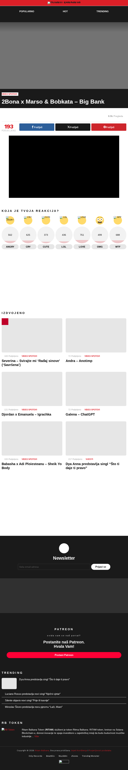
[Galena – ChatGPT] (96, 389)
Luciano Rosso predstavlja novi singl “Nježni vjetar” (32, 693)
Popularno (26, 11)
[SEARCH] (117, 18)
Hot (65, 11)
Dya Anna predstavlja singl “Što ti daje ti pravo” (44, 679)
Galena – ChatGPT (80, 414)
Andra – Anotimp (79, 361)
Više (36, 736)
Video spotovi (29, 356)
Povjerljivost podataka (100, 750)
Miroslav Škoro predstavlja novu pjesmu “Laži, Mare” (33, 706)
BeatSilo (50, 756)
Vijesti (89, 459)
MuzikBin (63, 756)
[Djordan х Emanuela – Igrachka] (32, 389)
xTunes (74, 756)
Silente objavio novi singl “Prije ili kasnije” (27, 700)
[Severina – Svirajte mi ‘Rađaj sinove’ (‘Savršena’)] (32, 335)
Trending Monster (90, 756)
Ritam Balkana (42, 750)
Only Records (35, 756)
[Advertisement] (64, 505)
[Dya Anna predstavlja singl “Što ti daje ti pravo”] (96, 438)
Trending (102, 11)
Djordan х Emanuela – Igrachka (26, 414)
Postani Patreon (64, 655)
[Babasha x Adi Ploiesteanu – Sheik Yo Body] (32, 438)
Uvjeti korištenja (79, 750)
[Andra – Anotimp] (96, 335)
